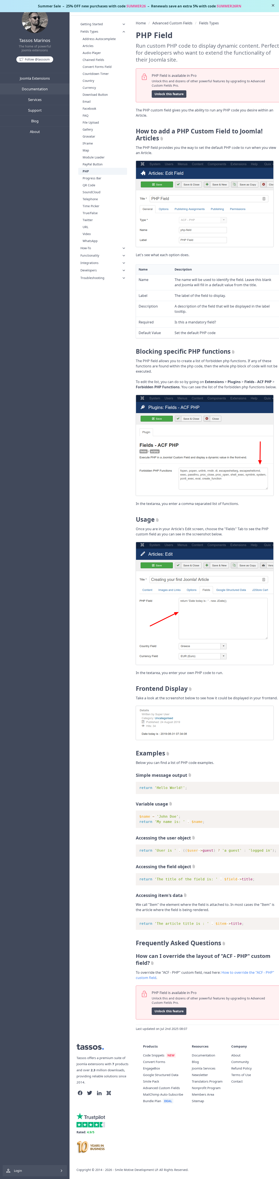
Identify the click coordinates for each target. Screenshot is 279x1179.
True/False (90, 213)
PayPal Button (93, 164)
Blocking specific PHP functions (183, 351)
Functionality (89, 255)
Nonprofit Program (206, 1088)
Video (87, 234)
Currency (89, 88)
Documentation (35, 89)
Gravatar (89, 136)
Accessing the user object (163, 838)
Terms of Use (241, 1075)
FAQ (85, 115)
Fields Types (89, 31)
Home (141, 23)
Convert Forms (154, 1062)
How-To (85, 248)
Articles (88, 46)
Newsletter (200, 1075)
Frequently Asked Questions (178, 942)
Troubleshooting (92, 278)
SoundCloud (91, 192)
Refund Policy (241, 1068)
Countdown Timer (96, 74)
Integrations (89, 263)
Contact (237, 1081)
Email (87, 101)
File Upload (91, 122)
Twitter (88, 220)
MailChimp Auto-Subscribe (163, 1094)
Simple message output (161, 775)
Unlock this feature (169, 94)
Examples (150, 753)
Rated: (85, 1132)
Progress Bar (92, 178)
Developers (88, 270)
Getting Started (91, 24)
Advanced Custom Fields (172, 23)
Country (88, 81)
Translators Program (207, 1081)
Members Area (203, 1094)
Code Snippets (153, 1055)
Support (35, 110)
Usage (145, 519)
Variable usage (152, 804)
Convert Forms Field (97, 67)
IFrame (88, 143)
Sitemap (198, 1101)
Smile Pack (151, 1081)
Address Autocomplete (99, 39)
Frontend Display (162, 688)
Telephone (90, 199)
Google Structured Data (160, 1075)
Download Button (95, 95)
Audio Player (92, 53)
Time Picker (91, 206)
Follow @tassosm (37, 59)
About (35, 131)
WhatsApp (90, 241)
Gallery (88, 129)
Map (86, 150)
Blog (35, 121)
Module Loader (94, 157)
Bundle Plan (152, 1101)
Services (35, 99)
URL (85, 227)
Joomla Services (203, 1068)
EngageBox (151, 1068)
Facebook (89, 108)
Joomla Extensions (35, 78)
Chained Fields (93, 60)
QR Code (89, 185)
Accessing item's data (159, 895)
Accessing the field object (163, 867)
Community (240, 1062)
